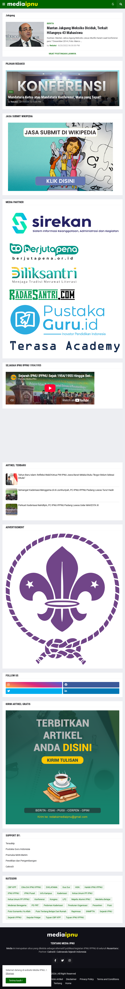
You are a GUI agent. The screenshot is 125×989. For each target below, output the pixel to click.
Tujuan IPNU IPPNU (75, 917)
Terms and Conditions (108, 979)
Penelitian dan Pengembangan (21, 860)
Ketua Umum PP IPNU (82, 893)
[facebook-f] (55, 960)
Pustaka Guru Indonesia (18, 849)
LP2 (64, 899)
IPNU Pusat (29, 893)
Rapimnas (76, 911)
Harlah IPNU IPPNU (93, 887)
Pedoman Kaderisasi (53, 905)
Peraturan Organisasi (77, 905)
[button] (3, 4)
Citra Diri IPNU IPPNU (31, 887)
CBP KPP (12, 887)
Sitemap (10, 973)
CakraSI (10, 866)
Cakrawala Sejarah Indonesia (71, 951)
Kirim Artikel (57, 979)
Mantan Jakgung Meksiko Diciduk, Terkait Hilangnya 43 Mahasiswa (77, 30)
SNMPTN (90, 911)
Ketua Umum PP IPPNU (18, 899)
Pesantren (97, 905)
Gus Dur (66, 887)
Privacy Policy (87, 979)
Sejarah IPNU (106, 911)
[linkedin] (91, 691)
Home (68, 983)
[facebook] (91, 685)
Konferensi (40, 899)
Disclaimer (71, 979)
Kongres (53, 899)
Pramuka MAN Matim (17, 855)
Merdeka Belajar (102, 899)
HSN (77, 887)
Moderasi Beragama (17, 905)
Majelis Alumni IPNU (80, 899)
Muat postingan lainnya (62, 53)
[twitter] (34, 691)
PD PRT (35, 905)
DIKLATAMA (51, 887)
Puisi (109, 905)
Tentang (58, 983)
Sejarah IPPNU (14, 917)
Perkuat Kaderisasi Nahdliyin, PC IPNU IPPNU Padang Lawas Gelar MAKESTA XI (58, 505)
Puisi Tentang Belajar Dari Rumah (51, 911)
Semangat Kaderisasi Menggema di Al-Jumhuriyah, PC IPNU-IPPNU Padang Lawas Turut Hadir (66, 490)
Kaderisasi (62, 893)
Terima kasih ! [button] (16, 980)
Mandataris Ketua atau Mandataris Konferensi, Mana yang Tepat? (54, 97)
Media (9, 948)
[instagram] (34, 685)
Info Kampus (46, 893)
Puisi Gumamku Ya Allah (19, 911)
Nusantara (112, 948)
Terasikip (10, 843)
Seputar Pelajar (34, 917)
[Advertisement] (62, 435)
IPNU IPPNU (13, 893)
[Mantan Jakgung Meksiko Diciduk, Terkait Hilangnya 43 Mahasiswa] (25, 34)
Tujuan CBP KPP (53, 917)
